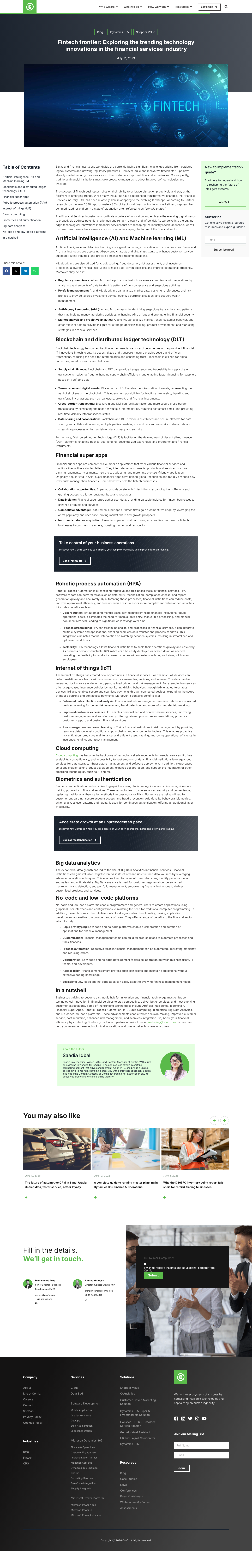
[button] (226, 7)
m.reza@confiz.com (45, 1295)
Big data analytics (14, 226)
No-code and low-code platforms (24, 231)
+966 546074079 (94, 1295)
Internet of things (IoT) (17, 208)
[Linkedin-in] (36, 1303)
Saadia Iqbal (76, 1055)
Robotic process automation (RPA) (25, 202)
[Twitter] (190, 1418)
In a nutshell (10, 237)
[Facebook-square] (176, 1418)
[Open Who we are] (116, 7)
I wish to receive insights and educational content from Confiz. (179, 1269)
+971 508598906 (43, 1299)
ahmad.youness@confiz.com (99, 1290)
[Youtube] (204, 1418)
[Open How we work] (168, 7)
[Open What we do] (141, 7)
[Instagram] (197, 1418)
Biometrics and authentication (22, 220)
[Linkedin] (183, 1418)
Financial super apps (16, 196)
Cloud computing (14, 214)
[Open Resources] (191, 7)
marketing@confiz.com (162, 1022)
